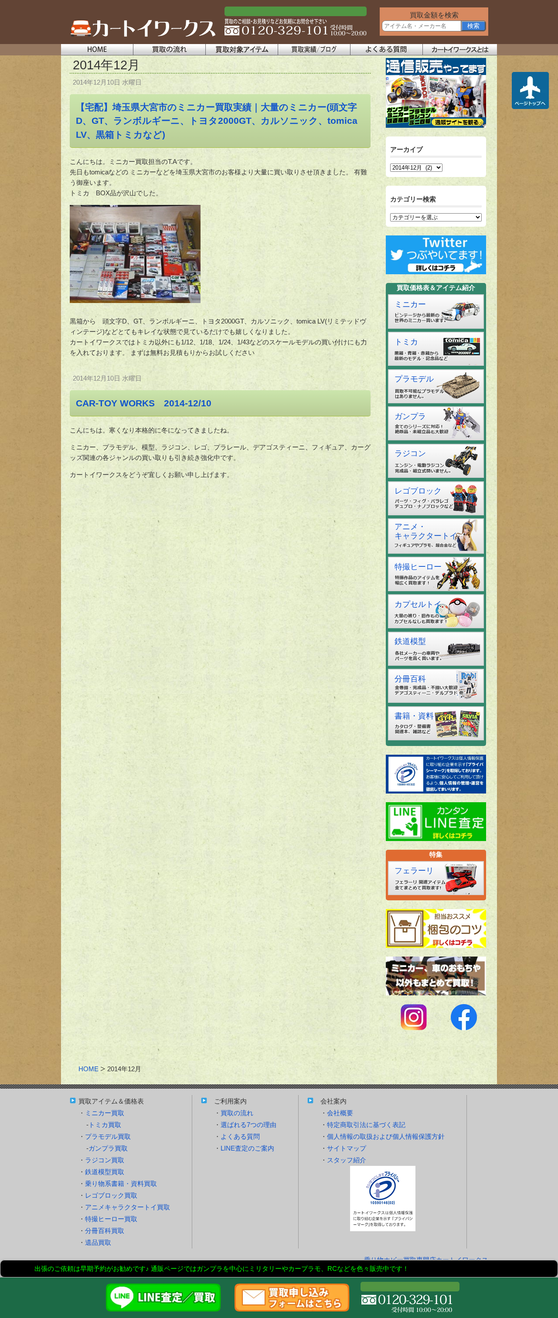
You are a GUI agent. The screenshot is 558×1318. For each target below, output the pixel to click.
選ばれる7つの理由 (248, 1124)
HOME (88, 1069)
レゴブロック (418, 491)
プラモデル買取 (108, 1136)
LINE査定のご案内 (247, 1148)
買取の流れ (237, 1113)
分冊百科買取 (104, 1230)
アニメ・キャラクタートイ (426, 531)
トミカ (406, 341)
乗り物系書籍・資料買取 (121, 1183)
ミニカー (410, 304)
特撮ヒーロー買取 (111, 1219)
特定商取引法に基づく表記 (366, 1124)
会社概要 (340, 1113)
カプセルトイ (418, 604)
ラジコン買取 (104, 1160)
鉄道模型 (410, 641)
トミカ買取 (104, 1124)
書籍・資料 (414, 716)
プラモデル (414, 379)
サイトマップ (346, 1148)
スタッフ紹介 (346, 1160)
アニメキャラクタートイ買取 (127, 1207)
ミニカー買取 (104, 1113)
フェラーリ (414, 870)
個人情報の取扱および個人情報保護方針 (386, 1136)
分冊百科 (410, 678)
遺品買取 (98, 1242)
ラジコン (410, 453)
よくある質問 (240, 1136)
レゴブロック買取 (111, 1195)
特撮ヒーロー (418, 566)
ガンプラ (410, 416)
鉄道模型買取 (104, 1171)
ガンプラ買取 (108, 1148)
